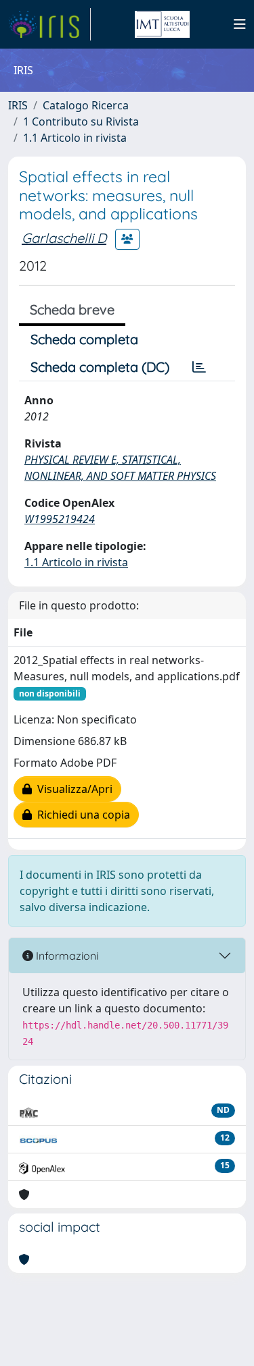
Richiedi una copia (81, 814)
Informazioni (65, 955)
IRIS (18, 105)
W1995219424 (59, 519)
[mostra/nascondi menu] (240, 24)
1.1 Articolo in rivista (75, 137)
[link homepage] (49, 24)
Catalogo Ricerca (86, 105)
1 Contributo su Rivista (81, 121)
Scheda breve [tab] (72, 309)
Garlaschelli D (64, 237)
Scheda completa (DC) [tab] (99, 366)
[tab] (199, 367)
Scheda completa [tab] (84, 339)
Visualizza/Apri (72, 789)
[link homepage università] (162, 24)
